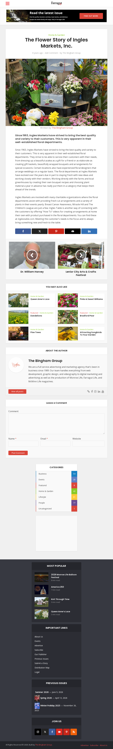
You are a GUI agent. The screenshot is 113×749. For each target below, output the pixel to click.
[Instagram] (38, 732)
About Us (39, 636)
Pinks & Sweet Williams (91, 299)
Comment (13, 411)
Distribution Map (42, 667)
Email (44, 438)
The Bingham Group (72, 53)
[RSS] (73, 732)
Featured (34, 313)
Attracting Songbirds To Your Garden (91, 333)
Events (38, 641)
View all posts (17, 391)
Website (76, 438)
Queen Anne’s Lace (39, 299)
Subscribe (39, 650)
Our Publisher (41, 654)
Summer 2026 (42, 692)
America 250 (57, 587)
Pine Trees (35, 332)
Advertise (39, 645)
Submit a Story (41, 663)
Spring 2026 (46, 697)
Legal (37, 672)
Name (12, 438)
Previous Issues (42, 658)
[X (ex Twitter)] (45, 732)
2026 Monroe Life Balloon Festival (64, 576)
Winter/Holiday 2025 (50, 705)
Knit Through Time (60, 599)
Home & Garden (56, 35)
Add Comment (51, 53)
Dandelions (36, 315)
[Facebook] (52, 732)
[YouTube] (59, 732)
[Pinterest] (66, 732)
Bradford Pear (87, 315)
